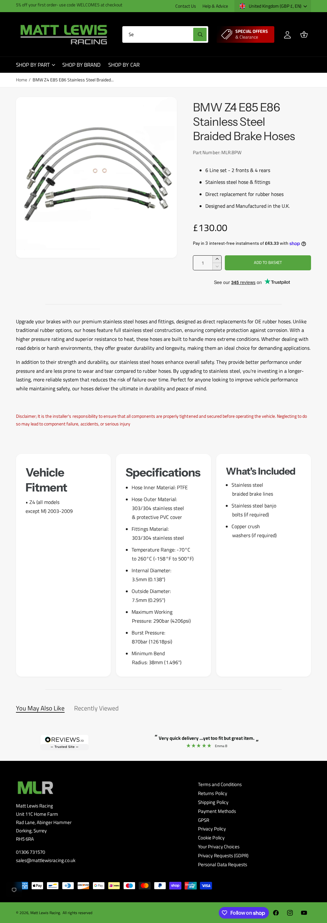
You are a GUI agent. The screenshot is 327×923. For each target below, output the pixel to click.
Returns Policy (212, 793)
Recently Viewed (96, 708)
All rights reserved (77, 912)
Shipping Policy (213, 802)
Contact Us (185, 6)
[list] (163, 565)
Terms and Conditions (219, 784)
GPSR (203, 820)
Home (21, 80)
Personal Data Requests (222, 864)
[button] (304, 34)
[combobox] (165, 34)
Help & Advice (215, 6)
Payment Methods (217, 811)
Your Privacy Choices (218, 846)
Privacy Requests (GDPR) (223, 855)
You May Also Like (40, 708)
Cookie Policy (211, 837)
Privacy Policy (211, 828)
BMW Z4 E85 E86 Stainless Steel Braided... (73, 80)
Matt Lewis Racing (45, 912)
